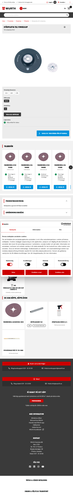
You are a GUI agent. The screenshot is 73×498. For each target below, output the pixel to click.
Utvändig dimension (10, 90)
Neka (13, 272)
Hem (3, 21)
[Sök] (67, 15)
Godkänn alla (59, 272)
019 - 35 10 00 (38, 453)
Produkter (11, 21)
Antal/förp (7, 105)
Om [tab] (60, 229)
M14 (6, 101)
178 (17, 93)
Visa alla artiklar (12, 114)
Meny (25, 8)
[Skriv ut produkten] (64, 27)
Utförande (7, 98)
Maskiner (18, 21)
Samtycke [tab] (12, 229)
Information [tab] (36, 229)
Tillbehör (26, 21)
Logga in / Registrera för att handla (54, 133)
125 (11, 93)
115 (6, 93)
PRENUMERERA (36, 401)
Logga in (51, 2)
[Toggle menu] (69, 2)
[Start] (9, 8)
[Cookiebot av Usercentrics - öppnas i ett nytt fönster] (62, 224)
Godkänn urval (36, 272)
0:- (67, 8)
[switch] (27, 264)
